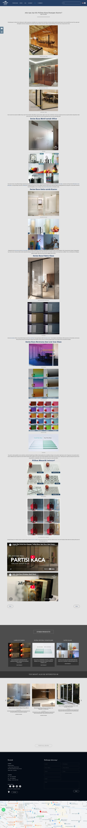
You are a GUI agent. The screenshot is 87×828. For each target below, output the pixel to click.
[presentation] (5, 700)
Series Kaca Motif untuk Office (43, 119)
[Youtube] (17, 786)
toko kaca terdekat (34, 539)
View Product (19, 665)
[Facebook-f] (10, 786)
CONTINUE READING (18, 714)
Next (77, 606)
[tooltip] (1, 28)
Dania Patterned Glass (48, 186)
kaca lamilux (12, 337)
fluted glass (75, 183)
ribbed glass (25, 185)
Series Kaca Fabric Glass (43, 256)
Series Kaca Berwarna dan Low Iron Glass (43, 342)
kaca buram (17, 250)
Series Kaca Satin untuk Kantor (43, 189)
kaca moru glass (60, 183)
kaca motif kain (31, 337)
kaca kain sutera (47, 337)
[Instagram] (13, 786)
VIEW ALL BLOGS (43, 745)
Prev (10, 606)
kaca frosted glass (24, 250)
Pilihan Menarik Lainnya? (43, 460)
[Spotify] (20, 786)
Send (76, 791)
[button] (14, 792)
